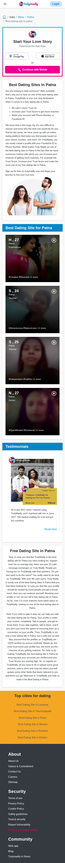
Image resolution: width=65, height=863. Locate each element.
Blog (10, 851)
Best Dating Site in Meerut (32, 724)
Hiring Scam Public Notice (23, 830)
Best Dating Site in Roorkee (32, 731)
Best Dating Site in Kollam (32, 737)
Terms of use (15, 798)
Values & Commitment (20, 766)
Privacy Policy (16, 803)
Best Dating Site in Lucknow (32, 704)
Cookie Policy (16, 808)
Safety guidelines (18, 814)
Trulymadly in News (19, 856)
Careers (12, 777)
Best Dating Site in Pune (32, 717)
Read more (50, 529)
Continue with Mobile (34, 69)
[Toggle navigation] (5, 3)
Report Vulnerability (19, 824)
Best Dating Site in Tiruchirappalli (32, 711)
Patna (30, 17)
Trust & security (16, 819)
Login (55, 4)
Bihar (21, 17)
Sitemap (13, 782)
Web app (13, 846)
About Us (13, 761)
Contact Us (14, 771)
